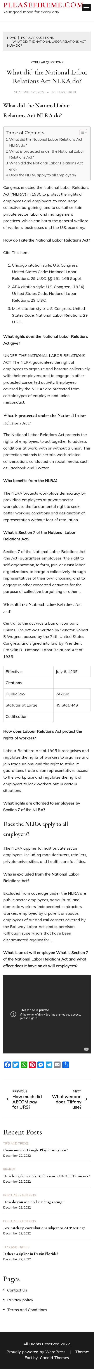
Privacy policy (20, 1299)
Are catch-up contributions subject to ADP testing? (44, 1227)
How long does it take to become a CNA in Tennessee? (46, 1175)
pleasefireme (66, 92)
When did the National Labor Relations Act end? (46, 166)
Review (9, 1169)
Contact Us (17, 1290)
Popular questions (47, 62)
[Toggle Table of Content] (81, 132)
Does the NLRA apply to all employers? (43, 175)
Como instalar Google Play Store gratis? (35, 1150)
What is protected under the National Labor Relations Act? (46, 154)
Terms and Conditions (27, 1309)
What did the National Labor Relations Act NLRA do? (45, 142)
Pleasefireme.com (43, 5)
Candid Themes (54, 1357)
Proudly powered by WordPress (36, 1351)
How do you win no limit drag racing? (33, 1201)
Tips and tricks (16, 1143)
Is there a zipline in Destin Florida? (30, 1253)
